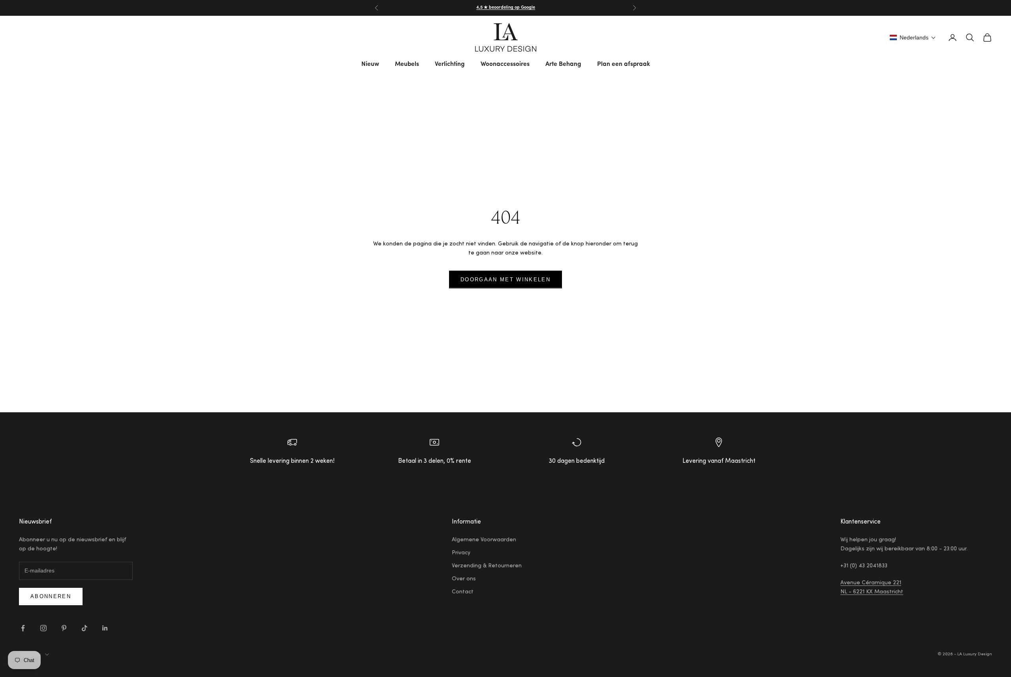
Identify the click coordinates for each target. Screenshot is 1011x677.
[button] (913, 37)
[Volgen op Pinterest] (64, 628)
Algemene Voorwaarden (484, 540)
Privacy (461, 553)
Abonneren (50, 596)
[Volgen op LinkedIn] (105, 628)
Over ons (464, 579)
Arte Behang (563, 64)
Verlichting (450, 64)
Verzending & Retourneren (487, 566)
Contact (463, 592)
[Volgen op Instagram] (43, 628)
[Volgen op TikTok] (84, 628)
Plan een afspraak (623, 64)
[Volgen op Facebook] (23, 628)
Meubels (407, 64)
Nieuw (370, 64)
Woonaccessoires (505, 64)
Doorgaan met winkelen (505, 279)
